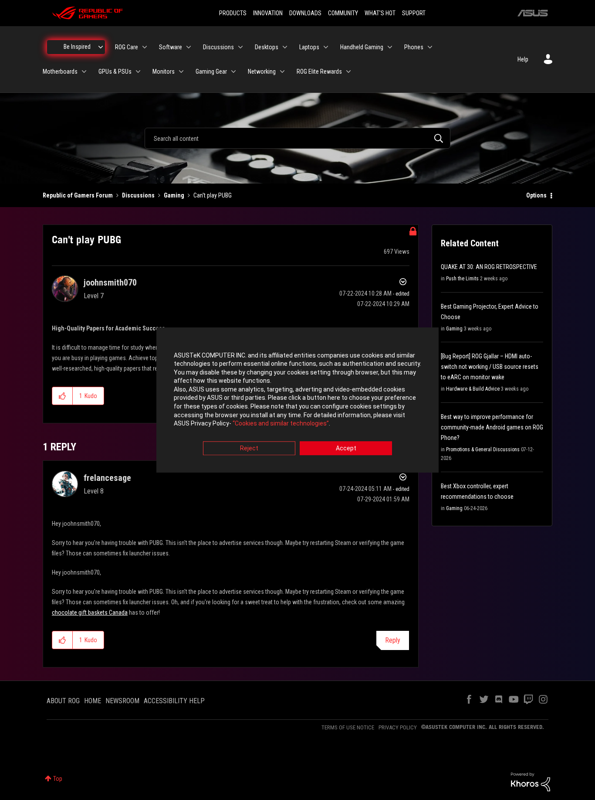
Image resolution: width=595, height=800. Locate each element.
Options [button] (536, 195)
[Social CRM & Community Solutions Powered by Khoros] (530, 781)
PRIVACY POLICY (398, 727)
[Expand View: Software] (188, 47)
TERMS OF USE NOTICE (347, 727)
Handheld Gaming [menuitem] (361, 47)
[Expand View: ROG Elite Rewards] (348, 71)
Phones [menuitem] (413, 47)
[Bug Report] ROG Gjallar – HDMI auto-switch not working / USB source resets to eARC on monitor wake (489, 367)
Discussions (138, 195)
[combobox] (297, 138)
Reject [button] (249, 448)
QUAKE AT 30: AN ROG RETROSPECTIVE (489, 266)
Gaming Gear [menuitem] (211, 71)
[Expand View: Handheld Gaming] (389, 47)
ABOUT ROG (63, 701)
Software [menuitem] (170, 47)
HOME (92, 701)
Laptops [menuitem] (309, 47)
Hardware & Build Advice (473, 389)
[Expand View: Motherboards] (84, 71)
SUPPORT (414, 13)
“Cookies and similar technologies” (281, 423)
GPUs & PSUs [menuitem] (115, 71)
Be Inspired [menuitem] (77, 46)
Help (522, 59)
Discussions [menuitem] (218, 47)
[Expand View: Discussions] (240, 47)
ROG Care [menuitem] (126, 47)
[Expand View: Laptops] (325, 47)
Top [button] (57, 778)
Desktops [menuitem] (266, 47)
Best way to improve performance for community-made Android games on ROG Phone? (492, 427)
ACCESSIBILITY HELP (174, 701)
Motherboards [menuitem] (60, 71)
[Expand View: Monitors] (181, 71)
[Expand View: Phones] (430, 47)
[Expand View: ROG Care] (144, 47)
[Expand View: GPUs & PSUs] (138, 71)
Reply (392, 640)
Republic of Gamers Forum (78, 195)
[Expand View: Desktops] (285, 47)
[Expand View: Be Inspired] (100, 47)
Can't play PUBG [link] (212, 195)
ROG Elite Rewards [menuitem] (319, 71)
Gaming (174, 195)
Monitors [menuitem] (163, 71)
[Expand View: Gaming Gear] (233, 71)
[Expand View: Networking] (282, 71)
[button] (62, 396)
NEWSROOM (122, 701)
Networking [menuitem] (262, 71)
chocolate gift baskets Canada (90, 612)
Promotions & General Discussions (483, 449)
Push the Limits (462, 279)
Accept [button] (346, 448)
